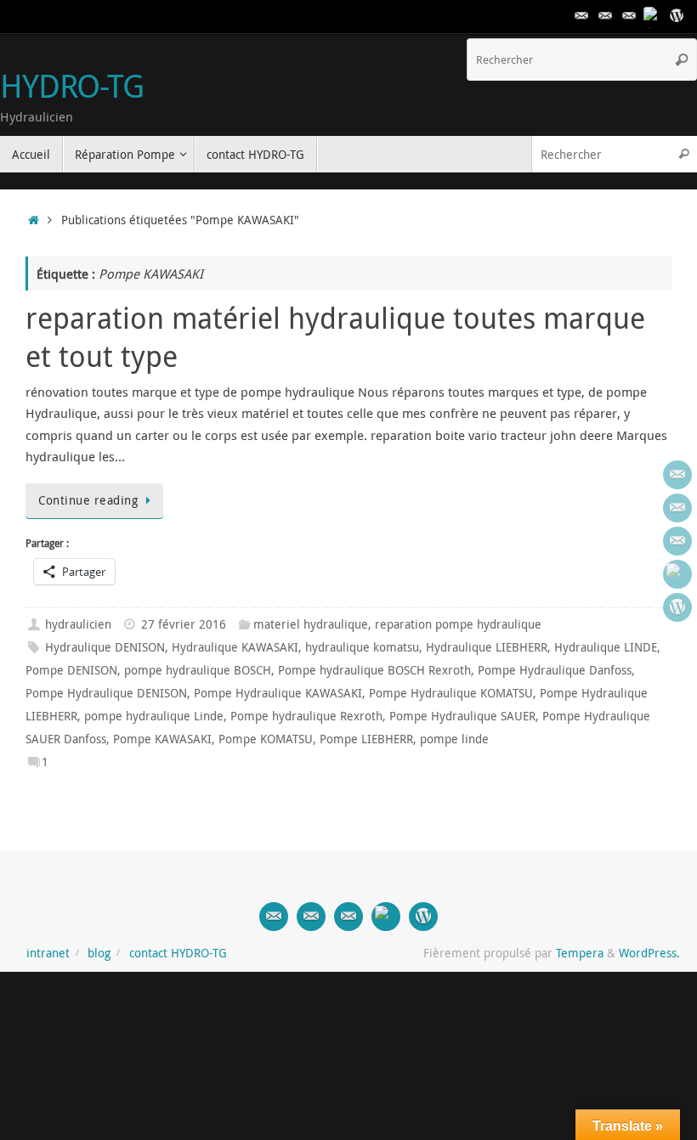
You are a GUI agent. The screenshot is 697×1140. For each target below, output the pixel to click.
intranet (48, 953)
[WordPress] (676, 16)
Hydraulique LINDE (605, 647)
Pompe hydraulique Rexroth (306, 716)
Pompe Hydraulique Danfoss (555, 670)
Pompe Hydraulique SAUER (462, 716)
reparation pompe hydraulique (458, 624)
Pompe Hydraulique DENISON (106, 693)
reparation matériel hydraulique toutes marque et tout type (335, 336)
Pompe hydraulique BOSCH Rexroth (374, 670)
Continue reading (88, 500)
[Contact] (581, 16)
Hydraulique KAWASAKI (235, 647)
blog (99, 953)
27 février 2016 (183, 624)
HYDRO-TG (72, 86)
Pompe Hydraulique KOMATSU (451, 693)
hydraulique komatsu (362, 647)
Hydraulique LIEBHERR (486, 647)
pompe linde (454, 739)
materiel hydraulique (310, 624)
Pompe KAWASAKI (162, 739)
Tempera (580, 953)
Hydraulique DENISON (105, 647)
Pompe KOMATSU (265, 739)
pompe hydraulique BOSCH (197, 670)
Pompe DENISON (71, 670)
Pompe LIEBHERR (366, 739)
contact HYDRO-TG (178, 953)
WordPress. (649, 953)
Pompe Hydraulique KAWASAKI (278, 693)
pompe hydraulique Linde (154, 716)
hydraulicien (78, 624)
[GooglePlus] (653, 16)
